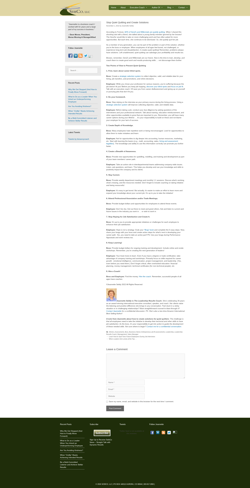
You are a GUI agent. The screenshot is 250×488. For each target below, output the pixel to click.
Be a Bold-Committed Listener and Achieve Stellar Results (71, 464)
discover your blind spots (156, 86)
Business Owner (135, 332)
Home (113, 7)
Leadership (170, 332)
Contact (181, 7)
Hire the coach (145, 276)
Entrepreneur (146, 332)
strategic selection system (130, 76)
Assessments (119, 332)
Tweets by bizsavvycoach (78, 139)
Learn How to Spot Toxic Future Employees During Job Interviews (132, 337)
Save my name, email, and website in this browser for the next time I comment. (141, 401)
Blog (169, 7)
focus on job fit (177, 86)
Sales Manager (133, 334)
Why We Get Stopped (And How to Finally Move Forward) (71, 433)
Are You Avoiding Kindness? (79, 106)
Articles (111, 332)
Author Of (156, 7)
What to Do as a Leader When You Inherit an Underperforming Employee (82, 99)
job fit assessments (158, 332)
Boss (126, 332)
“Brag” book (149, 230)
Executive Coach (137, 7)
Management (122, 334)
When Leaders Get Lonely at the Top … (123, 339)
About (123, 7)
